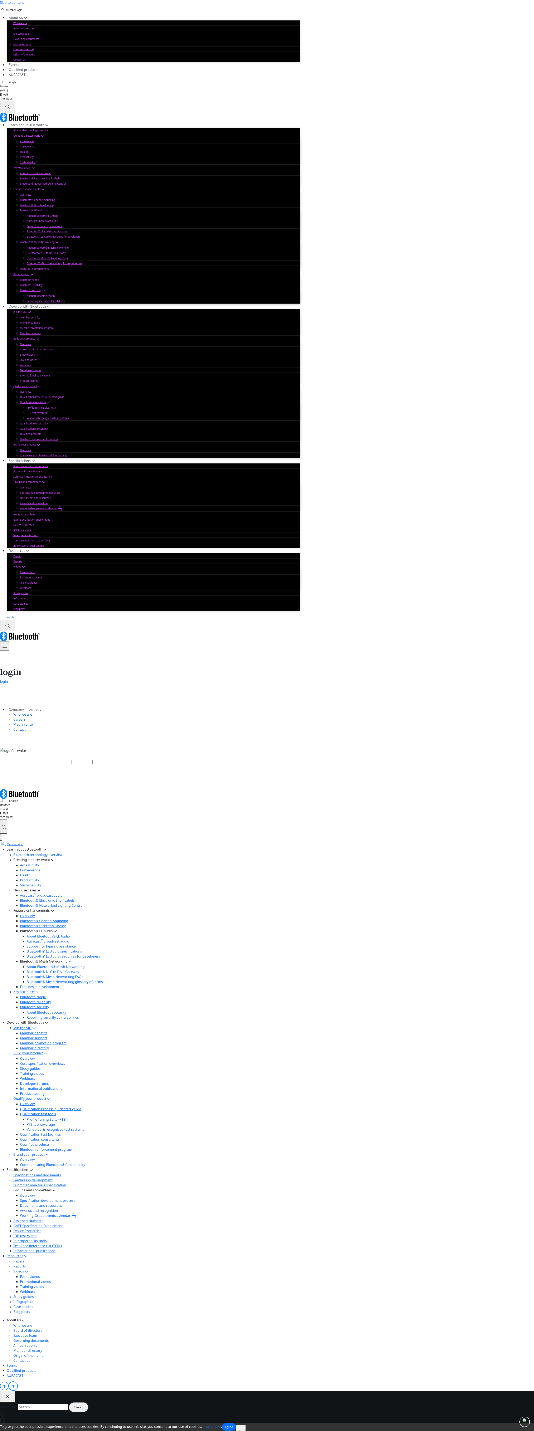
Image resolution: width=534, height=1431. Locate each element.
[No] (241, 1428)
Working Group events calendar (38, 508)
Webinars (25, 365)
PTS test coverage (37, 413)
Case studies (20, 603)
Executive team (22, 33)
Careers (19, 719)
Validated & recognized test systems (48, 418)
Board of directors (23, 28)
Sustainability (27, 162)
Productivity (27, 157)
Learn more (212, 1426)
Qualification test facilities (35, 423)
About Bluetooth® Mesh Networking (48, 247)
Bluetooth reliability (31, 285)
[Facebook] (14, 778)
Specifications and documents (30, 466)
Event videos (27, 572)
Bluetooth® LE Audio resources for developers (54, 236)
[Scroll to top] (4, 1386)
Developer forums (30, 370)
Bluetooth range (29, 280)
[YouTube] (8, 778)
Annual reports (22, 44)
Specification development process (40, 493)
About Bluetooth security (41, 296)
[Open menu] (4, 646)
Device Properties (23, 525)
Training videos (29, 360)
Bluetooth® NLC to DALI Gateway (46, 253)
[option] (9, 86)
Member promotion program (37, 328)
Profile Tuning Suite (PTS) (41, 407)
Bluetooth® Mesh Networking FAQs (47, 258)
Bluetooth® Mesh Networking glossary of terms (54, 263)
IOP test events (22, 530)
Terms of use (82, 762)
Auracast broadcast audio (35, 173)
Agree (229, 1427)
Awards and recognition (34, 503)
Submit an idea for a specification (32, 476)
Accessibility (27, 141)
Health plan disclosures (53, 762)
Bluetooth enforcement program (39, 439)
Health (24, 152)
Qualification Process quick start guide (42, 397)
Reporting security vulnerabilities (46, 301)
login (4, 681)
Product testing (29, 381)
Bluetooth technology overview (31, 130)
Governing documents (26, 39)
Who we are (20, 23)
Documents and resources (35, 498)
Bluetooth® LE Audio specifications (47, 231)
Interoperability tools (25, 535)
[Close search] (7, 1396)
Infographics (20, 598)
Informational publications (35, 375)
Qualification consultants (34, 428)
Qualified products (23, 69)
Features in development (34, 269)
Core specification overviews (36, 349)
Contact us (19, 60)
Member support (30, 323)
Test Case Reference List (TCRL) (31, 540)
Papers (17, 556)
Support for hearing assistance (44, 226)
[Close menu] (1, 837)
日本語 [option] (4, 94)
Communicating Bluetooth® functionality (43, 455)
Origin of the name (24, 54)
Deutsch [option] (5, 86)
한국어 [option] (4, 90)
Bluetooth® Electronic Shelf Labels (40, 178)
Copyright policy (105, 762)
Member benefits (30, 317)
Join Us (9, 617)
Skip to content (12, 2)
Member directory (23, 49)
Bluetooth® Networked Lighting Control (43, 183)
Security (5, 762)
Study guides (27, 354)
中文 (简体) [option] (6, 99)
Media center (23, 724)
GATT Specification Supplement (31, 519)
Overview (25, 194)
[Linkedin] (2, 778)
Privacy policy (24, 762)
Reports (17, 561)
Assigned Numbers (24, 514)
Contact (19, 729)
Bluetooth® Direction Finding (37, 205)
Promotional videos (31, 577)
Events (14, 64)
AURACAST (17, 74)
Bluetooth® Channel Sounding (37, 200)
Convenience (27, 146)
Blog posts (19, 609)
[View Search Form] (7, 107)
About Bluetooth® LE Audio (42, 216)
